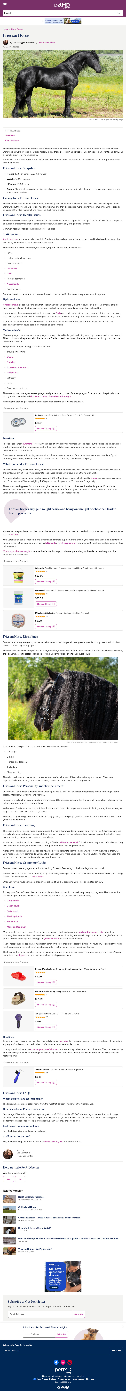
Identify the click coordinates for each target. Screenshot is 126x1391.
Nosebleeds (13, 283)
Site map (90, 1379)
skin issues (38, 876)
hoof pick (63, 1040)
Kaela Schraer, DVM (46, 42)
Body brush (12, 911)
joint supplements (68, 542)
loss (16, 372)
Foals (58, 313)
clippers (21, 955)
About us (46, 1376)
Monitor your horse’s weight (17, 551)
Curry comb (13, 900)
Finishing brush (14, 916)
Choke (10, 356)
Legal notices (78, 1379)
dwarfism (27, 443)
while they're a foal (68, 842)
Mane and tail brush (16, 926)
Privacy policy (64, 1379)
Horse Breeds (17, 29)
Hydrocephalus (10, 304)
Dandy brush (13, 905)
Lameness (12, 268)
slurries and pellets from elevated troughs (50, 396)
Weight (11, 372)
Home (5, 29)
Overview (10, 135)
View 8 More (12, 140)
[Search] (119, 13)
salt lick (14, 534)
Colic (9, 273)
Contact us (69, 1376)
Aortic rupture (10, 239)
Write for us (57, 1376)
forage (94, 477)
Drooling (11, 362)
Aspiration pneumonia (18, 367)
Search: (8, 13)
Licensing (80, 1376)
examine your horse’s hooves (44, 1049)
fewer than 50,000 (53, 1141)
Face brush (12, 921)
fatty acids (50, 542)
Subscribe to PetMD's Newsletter (18, 1345)
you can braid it (51, 938)
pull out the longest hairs (91, 932)
